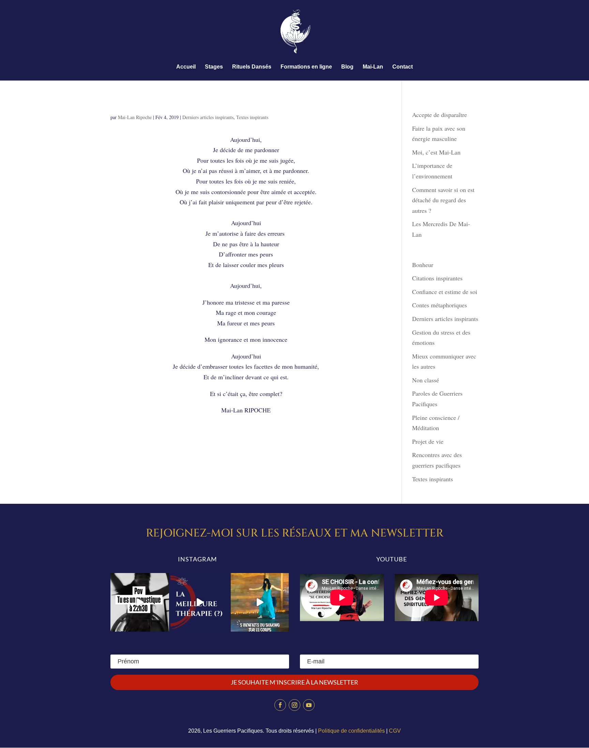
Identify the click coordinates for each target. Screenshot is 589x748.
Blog (347, 67)
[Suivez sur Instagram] (294, 705)
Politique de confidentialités (351, 731)
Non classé (425, 380)
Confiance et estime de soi (444, 292)
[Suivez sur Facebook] (280, 705)
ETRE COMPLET (144, 104)
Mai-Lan (373, 67)
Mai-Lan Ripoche (135, 117)
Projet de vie (427, 441)
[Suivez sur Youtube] (309, 705)
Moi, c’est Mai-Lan (436, 152)
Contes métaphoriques (439, 305)
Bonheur (422, 265)
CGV (395, 731)
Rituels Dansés (251, 67)
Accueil (186, 67)
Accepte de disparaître (442, 115)
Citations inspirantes (437, 278)
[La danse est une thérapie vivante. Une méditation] (199, 602)
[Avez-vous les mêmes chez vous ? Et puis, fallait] (139, 602)
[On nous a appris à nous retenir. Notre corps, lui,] (259, 602)
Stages (214, 67)
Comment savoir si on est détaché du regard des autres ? (443, 200)
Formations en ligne (306, 67)
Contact (402, 67)
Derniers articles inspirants (207, 117)
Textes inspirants (252, 117)
